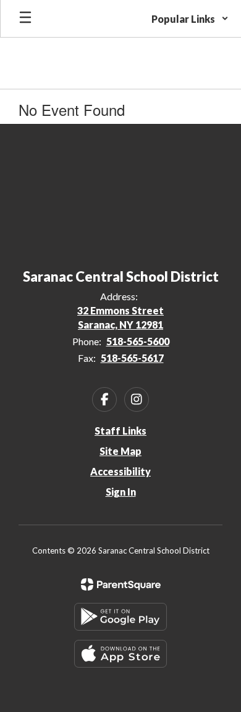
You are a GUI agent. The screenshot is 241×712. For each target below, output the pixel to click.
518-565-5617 (132, 358)
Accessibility (120, 471)
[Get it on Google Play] (120, 617)
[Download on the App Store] (120, 654)
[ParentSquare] (121, 584)
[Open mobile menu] (25, 18)
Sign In (121, 491)
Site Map (120, 451)
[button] (190, 18)
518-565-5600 (137, 341)
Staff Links (120, 430)
